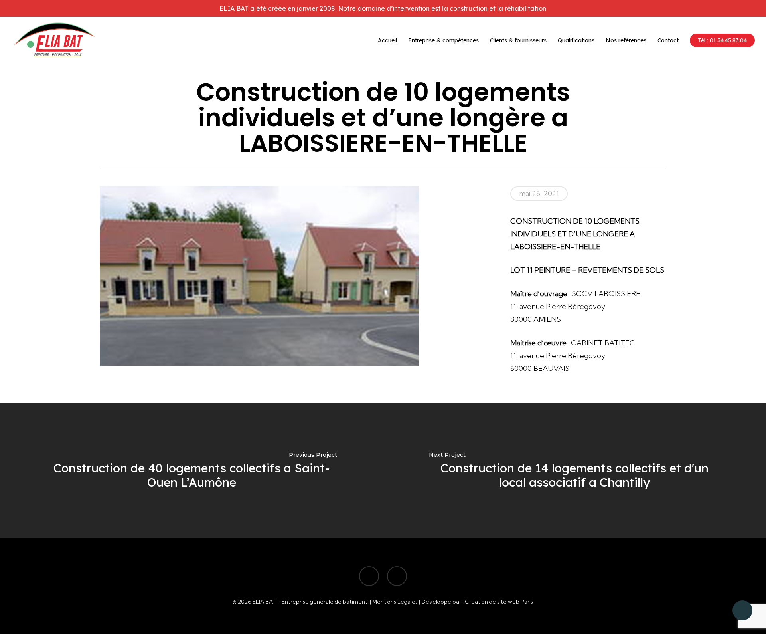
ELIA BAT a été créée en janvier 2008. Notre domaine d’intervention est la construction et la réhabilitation (382, 8)
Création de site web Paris (499, 601)
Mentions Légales (395, 601)
